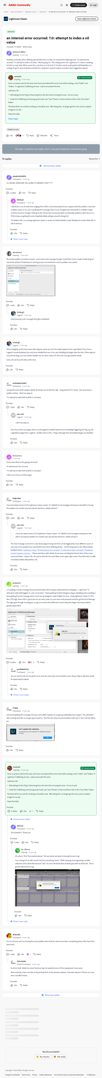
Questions (42, 12)
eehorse (20, 826)
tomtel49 (17, 76)
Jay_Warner (25, 849)
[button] (4, 5)
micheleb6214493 (19, 383)
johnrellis (20, 414)
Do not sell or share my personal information (69, 1075)
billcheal (20, 200)
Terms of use (26, 1075)
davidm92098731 (19, 176)
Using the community (12, 1075)
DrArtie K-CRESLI (19, 52)
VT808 (15, 708)
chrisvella (16, 934)
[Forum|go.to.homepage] (19, 5)
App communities (16, 12)
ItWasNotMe (21, 961)
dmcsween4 (17, 252)
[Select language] (67, 5)
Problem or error (13, 129)
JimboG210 (17, 583)
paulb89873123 (23, 669)
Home (6, 12)
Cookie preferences (45, 1075)
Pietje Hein (17, 498)
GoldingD (20, 312)
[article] (51, 185)
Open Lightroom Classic (86, 19)
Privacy (34, 1075)
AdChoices (91, 1075)
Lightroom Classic (31, 12)
